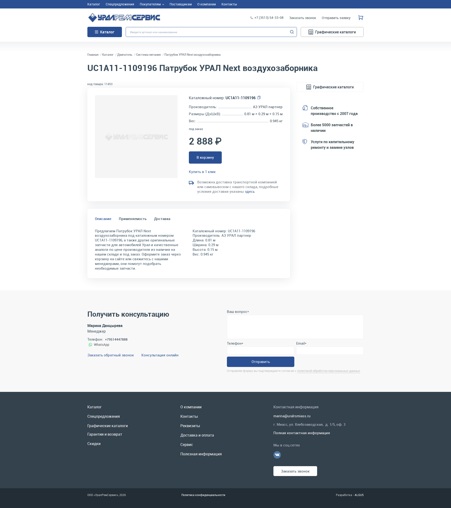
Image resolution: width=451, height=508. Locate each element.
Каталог (107, 32)
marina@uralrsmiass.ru (292, 415)
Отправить (261, 361)
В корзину (205, 157)
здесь (250, 191)
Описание (103, 218)
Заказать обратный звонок (110, 355)
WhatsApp (101, 344)
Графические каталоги (335, 32)
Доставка (162, 218)
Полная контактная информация (301, 432)
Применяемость (133, 218)
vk (277, 455)
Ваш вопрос (238, 311)
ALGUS (359, 495)
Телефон (235, 343)
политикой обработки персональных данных (328, 371)
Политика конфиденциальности (203, 495)
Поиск (292, 32)
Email (301, 343)
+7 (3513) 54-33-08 (269, 17)
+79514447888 (116, 339)
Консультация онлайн (160, 355)
